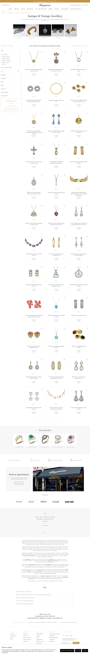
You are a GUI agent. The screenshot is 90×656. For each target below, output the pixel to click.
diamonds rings (32, 564)
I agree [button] (85, 650)
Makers (51, 8)
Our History (12, 633)
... (50, 421)
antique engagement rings (53, 560)
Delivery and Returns (27, 639)
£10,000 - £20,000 (6, 58)
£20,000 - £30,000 (6, 60)
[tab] (11, 50)
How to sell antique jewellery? (25, 600)
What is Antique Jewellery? (23, 591)
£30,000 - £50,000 (6, 62)
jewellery (51, 559)
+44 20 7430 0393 (49, 616)
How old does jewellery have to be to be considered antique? (33, 594)
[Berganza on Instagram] (66, 635)
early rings (48, 575)
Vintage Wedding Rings (53, 637)
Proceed (76, 643)
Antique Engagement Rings (54, 633)
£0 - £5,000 (4, 54)
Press (11, 639)
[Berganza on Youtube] (69, 635)
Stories (37, 637)
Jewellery (17, 8)
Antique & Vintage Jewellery (22, 12)
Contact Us (25, 633)
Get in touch (18, 483)
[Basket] (85, 5)
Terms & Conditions (40, 641)
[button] (42, 58)
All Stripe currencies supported (70, 622)
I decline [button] (78, 650)
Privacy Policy (39, 643)
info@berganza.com (18, 622)
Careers (11, 637)
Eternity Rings (51, 639)
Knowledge (30, 8)
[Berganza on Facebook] (63, 635)
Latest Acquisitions (40, 633)
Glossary (38, 635)
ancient (42, 575)
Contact (57, 8)
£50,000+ (4, 64)
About (23, 8)
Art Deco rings (31, 578)
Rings (10, 8)
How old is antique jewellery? (24, 603)
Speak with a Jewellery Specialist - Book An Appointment (45, 1)
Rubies (66, 569)
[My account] (82, 5)
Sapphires (29, 570)
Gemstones (51, 641)
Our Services (25, 641)
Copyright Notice (39, 639)
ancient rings (27, 559)
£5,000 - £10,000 (5, 56)
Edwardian (65, 577)
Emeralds (40, 570)
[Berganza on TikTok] (71, 635)
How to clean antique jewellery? (25, 597)
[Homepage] (45, 5)
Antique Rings (52, 635)
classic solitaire (48, 564)
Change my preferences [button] (67, 650)
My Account (25, 635)
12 (53, 421)
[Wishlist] (87, 5)
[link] (34, 60)
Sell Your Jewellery (41, 8)
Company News (13, 635)
